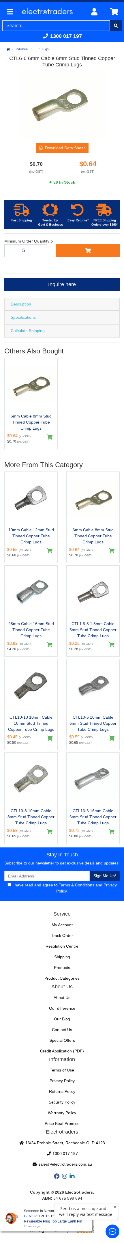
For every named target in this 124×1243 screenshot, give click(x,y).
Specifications (23, 317)
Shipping (62, 957)
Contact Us (62, 1029)
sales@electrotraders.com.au (64, 1164)
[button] (62, 148)
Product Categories (62, 978)
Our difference (62, 1008)
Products (62, 967)
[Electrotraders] (51, 12)
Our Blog (62, 1019)
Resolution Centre (62, 946)
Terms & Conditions (76, 885)
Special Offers (62, 1040)
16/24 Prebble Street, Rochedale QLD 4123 (64, 1142)
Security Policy (62, 1102)
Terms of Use (62, 1070)
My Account (62, 925)
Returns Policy (62, 1091)
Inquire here (62, 284)
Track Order (62, 935)
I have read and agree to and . (64, 888)
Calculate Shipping (28, 330)
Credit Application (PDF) (62, 1051)
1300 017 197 (65, 36)
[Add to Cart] (88, 250)
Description (21, 304)
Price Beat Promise (62, 1123)
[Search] (116, 25)
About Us (62, 997)
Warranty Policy (62, 1112)
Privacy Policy (62, 1080)
